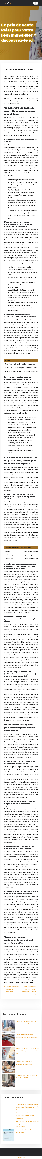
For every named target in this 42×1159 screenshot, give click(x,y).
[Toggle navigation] (35, 3)
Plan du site (21, 1158)
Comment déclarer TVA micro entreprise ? (12, 989)
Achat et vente (10, 67)
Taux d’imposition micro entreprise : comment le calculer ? (29, 990)
